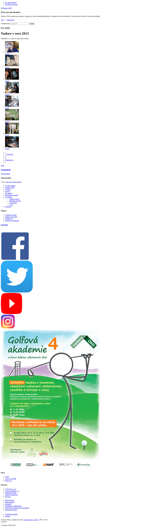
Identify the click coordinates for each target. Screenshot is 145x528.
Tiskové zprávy (14, 199)
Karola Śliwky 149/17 (31, 520)
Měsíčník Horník (15, 201)
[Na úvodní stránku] (6, 8)
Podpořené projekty (11, 195)
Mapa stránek (9, 502)
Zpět (2, 165)
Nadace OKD (9, 187)
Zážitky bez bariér (11, 217)
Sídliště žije (9, 219)
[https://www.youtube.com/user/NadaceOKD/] (11, 313)
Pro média (8, 197)
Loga (11, 205)
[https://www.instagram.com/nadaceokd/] (8, 328)
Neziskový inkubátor (12, 221)
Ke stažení (8, 193)
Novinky (8, 189)
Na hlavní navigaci (11, 4)
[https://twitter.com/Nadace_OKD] (17, 292)
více (2, 20)
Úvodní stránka (10, 186)
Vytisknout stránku (11, 514)
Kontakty (8, 207)
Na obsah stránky (11, 2)
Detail (7, 54)
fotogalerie (10, 20)
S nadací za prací (10, 215)
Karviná (8, 497)
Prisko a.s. (8, 481)
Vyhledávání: (5, 23)
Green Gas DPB (10, 479)
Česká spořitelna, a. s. (12, 491)
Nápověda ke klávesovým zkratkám (17, 508)
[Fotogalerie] (5, 174)
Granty (7, 191)
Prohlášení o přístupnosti (13, 506)
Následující (9, 160)
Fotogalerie (13, 203)
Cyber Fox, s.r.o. (10, 489)
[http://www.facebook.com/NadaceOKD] (15, 260)
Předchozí (9, 154)
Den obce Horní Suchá (13, 182)
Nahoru (7, 516)
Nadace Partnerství (11, 495)
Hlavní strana (9, 500)
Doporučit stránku (11, 510)
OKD (7, 477)
